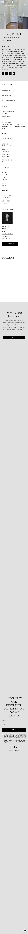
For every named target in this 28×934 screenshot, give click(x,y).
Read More (5, 69)
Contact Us (14, 337)
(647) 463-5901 (7, 238)
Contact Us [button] (10, 243)
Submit (14, 729)
